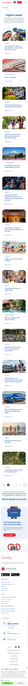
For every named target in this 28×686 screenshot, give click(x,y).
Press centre (4, 590)
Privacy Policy (4, 678)
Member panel (4, 588)
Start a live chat (11, 639)
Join (19, 2)
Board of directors (5, 601)
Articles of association (6, 599)
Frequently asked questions (7, 584)
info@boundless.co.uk (13, 633)
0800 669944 (12, 624)
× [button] (26, 668)
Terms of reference (14, 664)
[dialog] (14, 676)
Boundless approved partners (8, 609)
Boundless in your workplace (8, 611)
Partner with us (5, 613)
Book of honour (4, 603)
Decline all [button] (20, 683)
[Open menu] (25, 2)
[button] (14, 680)
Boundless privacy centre (14, 653)
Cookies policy (14, 656)
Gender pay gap (14, 658)
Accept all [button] (7, 683)
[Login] (15, 2)
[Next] (24, 484)
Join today (9, 535)
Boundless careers (5, 582)
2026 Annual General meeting (8, 597)
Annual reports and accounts (14, 650)
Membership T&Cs (14, 661)
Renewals (3, 586)
